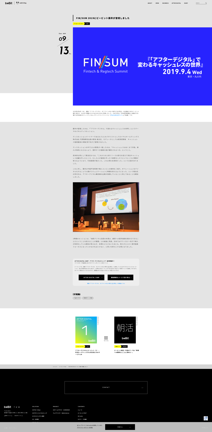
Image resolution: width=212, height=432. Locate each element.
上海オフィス (7, 415)
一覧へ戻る (106, 340)
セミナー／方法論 (82, 419)
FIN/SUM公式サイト (117, 115)
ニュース (80, 410)
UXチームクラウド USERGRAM (61, 410)
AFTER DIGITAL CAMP (91, 277)
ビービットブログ (82, 413)
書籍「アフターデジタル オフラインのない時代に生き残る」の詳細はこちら (106, 283)
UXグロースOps (36, 410)
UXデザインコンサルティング (39, 413)
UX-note (80, 416)
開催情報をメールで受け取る (120, 277)
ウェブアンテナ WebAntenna (61, 413)
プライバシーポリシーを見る (85, 427)
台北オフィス (18, 415)
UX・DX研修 (35, 419)
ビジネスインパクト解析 (38, 416)
